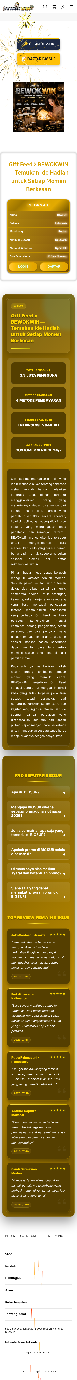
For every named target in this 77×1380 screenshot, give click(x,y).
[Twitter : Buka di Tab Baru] (34, 1362)
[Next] (73, 690)
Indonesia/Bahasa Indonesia (21, 1342)
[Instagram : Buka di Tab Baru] (42, 1362)
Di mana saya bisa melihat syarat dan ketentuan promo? (36, 871)
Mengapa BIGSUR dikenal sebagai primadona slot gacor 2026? (36, 811)
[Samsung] (12, 6)
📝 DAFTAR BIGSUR (39, 58)
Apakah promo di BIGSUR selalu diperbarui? (38, 852)
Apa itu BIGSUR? (25, 792)
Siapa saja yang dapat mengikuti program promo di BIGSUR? (35, 892)
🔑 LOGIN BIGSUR (38, 44)
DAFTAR (54, 266)
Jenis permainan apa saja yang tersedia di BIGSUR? (37, 832)
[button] (54, 7)
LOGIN (23, 266)
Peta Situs (50, 1371)
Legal (37, 1371)
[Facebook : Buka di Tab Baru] (25, 1362)
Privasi (24, 1371)
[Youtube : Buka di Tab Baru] (51, 1362)
